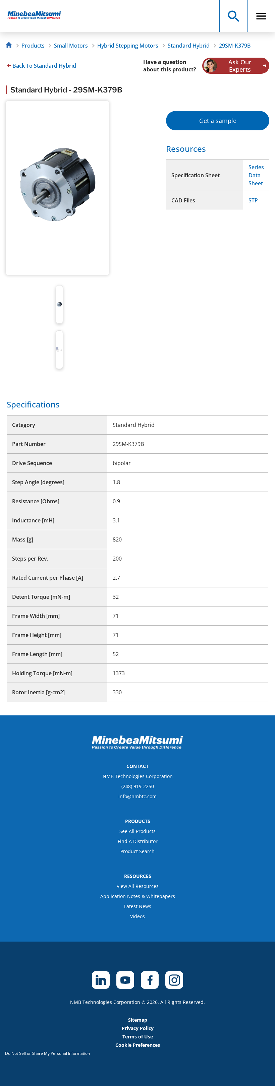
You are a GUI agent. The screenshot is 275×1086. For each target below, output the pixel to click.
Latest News (137, 906)
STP (253, 200)
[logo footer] (137, 747)
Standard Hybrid (189, 45)
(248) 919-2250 (137, 786)
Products (33, 45)
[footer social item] (101, 980)
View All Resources (138, 886)
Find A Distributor (138, 841)
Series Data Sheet (256, 175)
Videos (137, 916)
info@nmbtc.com (137, 796)
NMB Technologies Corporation (138, 776)
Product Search (137, 851)
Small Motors (71, 45)
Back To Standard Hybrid (44, 65)
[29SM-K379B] (37, 15)
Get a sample (217, 121)
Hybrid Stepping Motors (127, 45)
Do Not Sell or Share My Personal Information (47, 1053)
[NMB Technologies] (10, 46)
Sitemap (137, 1020)
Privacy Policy (138, 1028)
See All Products (137, 831)
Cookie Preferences (137, 1045)
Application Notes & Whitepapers (137, 896)
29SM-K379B (235, 45)
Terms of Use (137, 1036)
